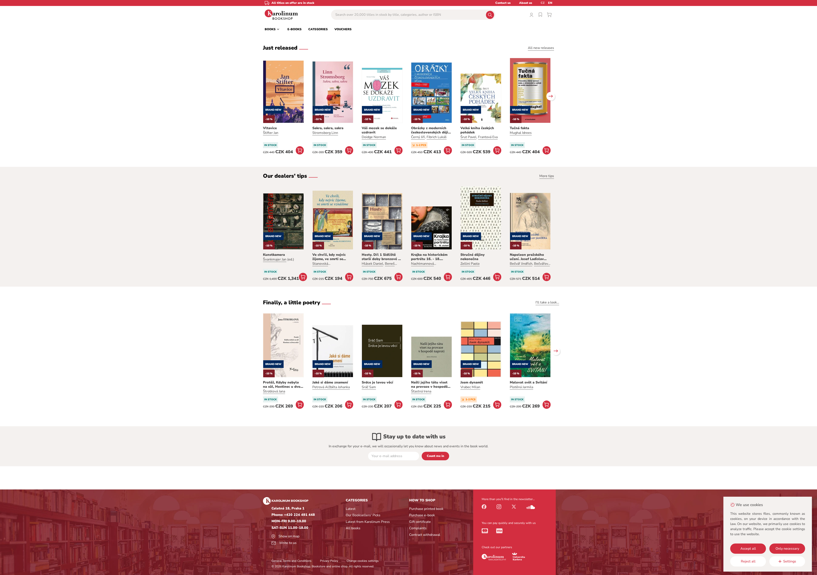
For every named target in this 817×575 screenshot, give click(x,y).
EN (550, 3)
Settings (789, 561)
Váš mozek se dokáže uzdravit (379, 130)
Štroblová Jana (274, 391)
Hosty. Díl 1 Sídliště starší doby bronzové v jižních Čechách (381, 257)
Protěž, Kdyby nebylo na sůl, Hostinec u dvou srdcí (283, 384)
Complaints (418, 528)
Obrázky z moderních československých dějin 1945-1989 (430, 130)
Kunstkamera (274, 255)
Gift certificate (420, 521)
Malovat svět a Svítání (528, 382)
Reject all (748, 561)
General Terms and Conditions (291, 561)
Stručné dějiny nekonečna (472, 257)
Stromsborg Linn (325, 132)
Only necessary (787, 548)
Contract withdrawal (424, 534)
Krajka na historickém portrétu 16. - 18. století (429, 257)
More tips (546, 176)
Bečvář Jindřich (521, 263)
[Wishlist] (540, 15)
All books (353, 528)
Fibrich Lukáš (437, 137)
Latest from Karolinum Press (368, 521)
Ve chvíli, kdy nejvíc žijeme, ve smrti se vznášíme (329, 257)
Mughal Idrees (521, 132)
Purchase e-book (422, 515)
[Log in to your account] (531, 15)
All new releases (541, 48)
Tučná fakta (519, 128)
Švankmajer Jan (274, 259)
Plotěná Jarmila (521, 387)
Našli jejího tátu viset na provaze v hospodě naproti (429, 384)
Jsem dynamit (471, 382)
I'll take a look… (547, 302)
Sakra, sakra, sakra (327, 128)
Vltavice (270, 128)
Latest (351, 508)
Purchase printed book (426, 508)
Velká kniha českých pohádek (477, 130)
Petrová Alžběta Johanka (331, 387)
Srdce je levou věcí (377, 382)
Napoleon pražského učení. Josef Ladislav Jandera (527, 257)
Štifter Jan (270, 132)
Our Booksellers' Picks (363, 515)
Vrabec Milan (470, 387)
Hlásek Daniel (372, 263)
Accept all (748, 548)
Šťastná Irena (421, 391)
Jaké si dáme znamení (330, 382)
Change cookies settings (363, 561)
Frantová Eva (488, 137)
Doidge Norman (374, 137)
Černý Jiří (418, 137)
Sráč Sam (369, 387)
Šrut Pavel (468, 137)
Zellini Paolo (470, 263)
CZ (543, 3)
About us (525, 3)
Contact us (503, 3)
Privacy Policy (329, 561)
